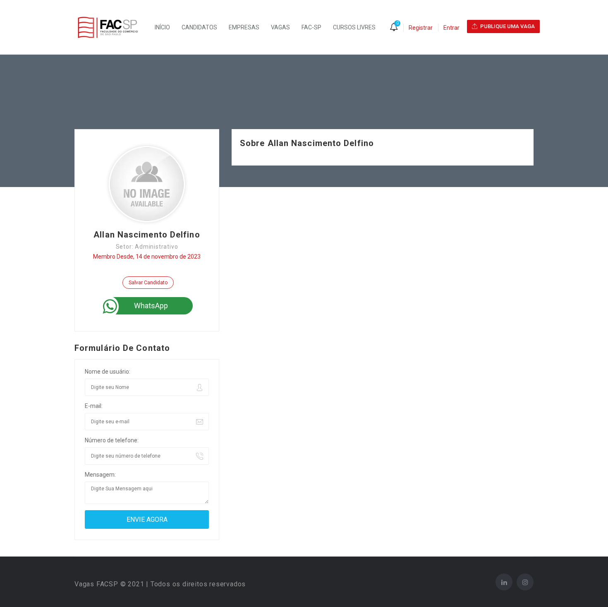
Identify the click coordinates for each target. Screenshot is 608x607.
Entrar (451, 27)
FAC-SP (311, 27)
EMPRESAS (244, 27)
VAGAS (280, 27)
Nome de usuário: (107, 371)
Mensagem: (100, 474)
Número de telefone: (112, 440)
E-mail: (94, 406)
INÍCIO (162, 27)
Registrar (421, 27)
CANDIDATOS (199, 27)
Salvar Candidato (148, 283)
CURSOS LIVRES (354, 27)
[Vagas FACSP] (111, 27)
